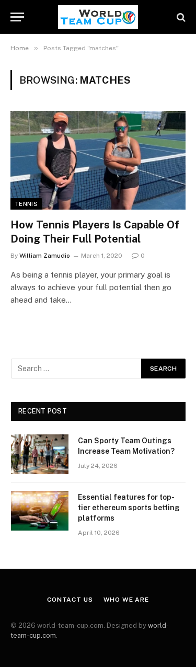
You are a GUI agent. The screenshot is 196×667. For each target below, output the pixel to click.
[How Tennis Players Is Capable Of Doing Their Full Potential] (98, 160)
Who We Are (126, 599)
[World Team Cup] (98, 17)
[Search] (180, 17)
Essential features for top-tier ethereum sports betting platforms (129, 507)
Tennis (26, 204)
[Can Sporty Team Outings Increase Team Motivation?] (39, 454)
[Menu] (17, 17)
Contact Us (70, 599)
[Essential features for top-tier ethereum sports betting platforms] (39, 511)
